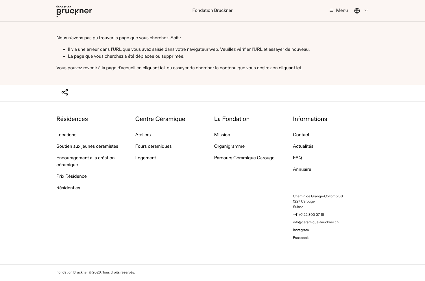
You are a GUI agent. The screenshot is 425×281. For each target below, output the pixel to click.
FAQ (297, 158)
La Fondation (232, 119)
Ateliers (143, 135)
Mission (222, 135)
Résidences (72, 119)
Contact (301, 135)
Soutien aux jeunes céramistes (87, 146)
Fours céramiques (153, 146)
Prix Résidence (71, 176)
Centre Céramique (160, 119)
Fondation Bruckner (74, 11)
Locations (66, 135)
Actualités (303, 146)
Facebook (300, 238)
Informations (310, 119)
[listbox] (361, 11)
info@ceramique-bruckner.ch (316, 222)
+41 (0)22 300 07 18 (308, 215)
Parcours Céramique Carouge (244, 158)
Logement (145, 158)
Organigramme (229, 146)
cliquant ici (154, 68)
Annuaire (302, 169)
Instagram (301, 230)
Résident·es (68, 188)
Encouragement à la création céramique (85, 161)
